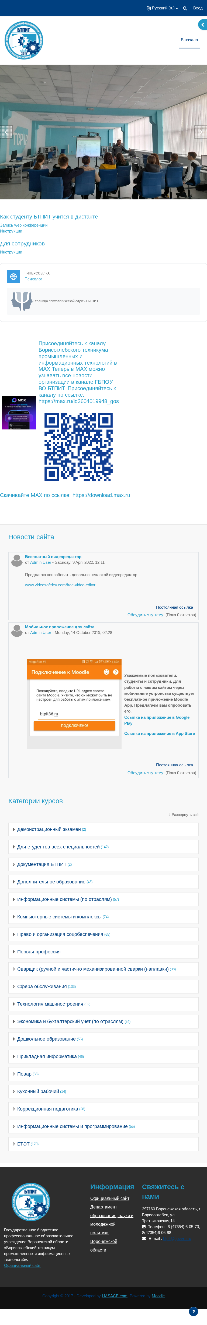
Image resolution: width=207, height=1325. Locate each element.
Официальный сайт (22, 1265)
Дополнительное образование (51, 881)
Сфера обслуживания (42, 986)
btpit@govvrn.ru (177, 1238)
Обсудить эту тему (145, 615)
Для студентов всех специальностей (58, 847)
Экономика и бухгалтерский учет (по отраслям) (70, 1021)
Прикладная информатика (47, 1056)
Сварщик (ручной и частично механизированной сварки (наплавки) (93, 969)
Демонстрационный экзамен (49, 829)
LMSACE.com (114, 1296)
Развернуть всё (185, 814)
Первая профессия (39, 951)
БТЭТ (23, 1144)
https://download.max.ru (101, 495)
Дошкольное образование (46, 1039)
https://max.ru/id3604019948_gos (79, 401)
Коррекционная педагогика (47, 1109)
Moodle (158, 1296)
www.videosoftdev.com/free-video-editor (60, 585)
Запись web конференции (23, 225)
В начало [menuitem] (189, 40)
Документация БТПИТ (42, 864)
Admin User (40, 562)
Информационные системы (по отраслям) (64, 899)
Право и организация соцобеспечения (60, 934)
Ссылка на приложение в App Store (159, 733)
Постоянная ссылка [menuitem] (174, 607)
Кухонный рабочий (38, 1091)
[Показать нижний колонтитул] (193, 1311)
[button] (162, 8)
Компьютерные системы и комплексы (59, 916)
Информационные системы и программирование (72, 1126)
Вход (198, 8)
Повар (24, 1074)
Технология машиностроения (50, 1004)
